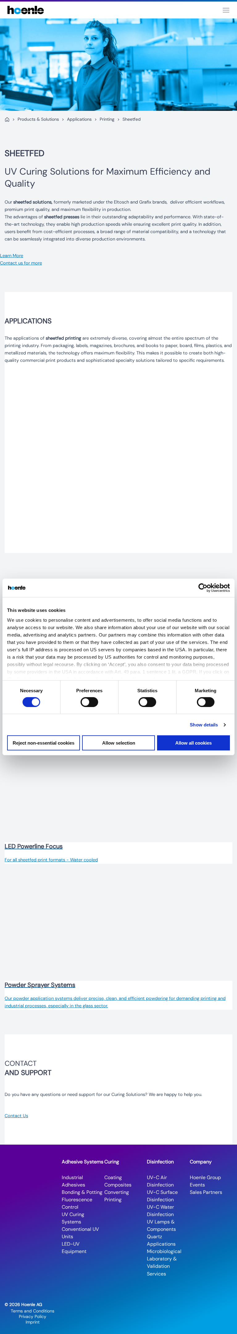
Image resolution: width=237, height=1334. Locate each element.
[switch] (89, 702)
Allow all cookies (193, 743)
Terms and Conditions (32, 1311)
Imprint (33, 1322)
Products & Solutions (38, 119)
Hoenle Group (205, 1177)
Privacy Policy (32, 1316)
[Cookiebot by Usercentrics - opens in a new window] (203, 587)
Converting (116, 1192)
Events (197, 1185)
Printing (107, 119)
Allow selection (118, 743)
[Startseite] (7, 119)
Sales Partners (206, 1192)
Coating (113, 1177)
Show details (204, 724)
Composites (117, 1185)
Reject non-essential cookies (43, 743)
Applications (79, 119)
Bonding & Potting (82, 1192)
